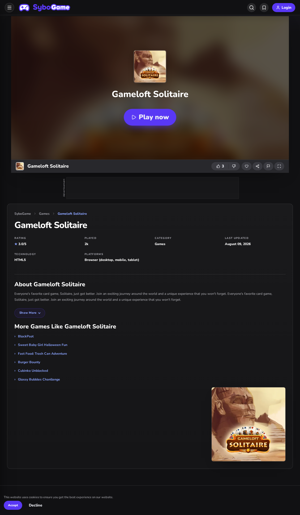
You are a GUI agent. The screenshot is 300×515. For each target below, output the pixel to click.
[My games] (264, 7)
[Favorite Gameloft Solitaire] (247, 166)
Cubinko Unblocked (33, 370)
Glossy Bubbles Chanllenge (39, 379)
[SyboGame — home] (44, 7)
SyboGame (22, 213)
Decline (35, 505)
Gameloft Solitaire (72, 213)
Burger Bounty (29, 362)
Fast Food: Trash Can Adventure (42, 353)
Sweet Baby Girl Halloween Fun (42, 345)
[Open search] (251, 7)
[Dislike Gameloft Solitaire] (234, 166)
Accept (13, 505)
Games (44, 213)
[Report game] (268, 166)
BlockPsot (26, 336)
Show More (27, 313)
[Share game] (257, 166)
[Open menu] (9, 7)
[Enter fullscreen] (279, 166)
